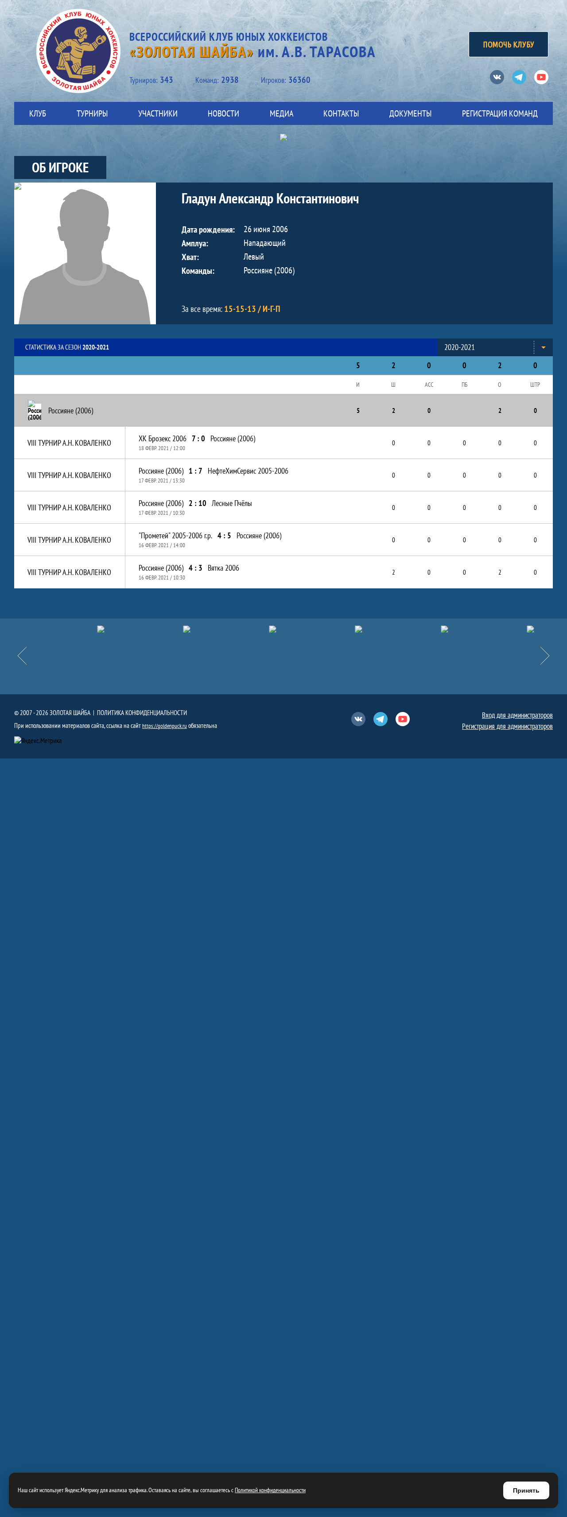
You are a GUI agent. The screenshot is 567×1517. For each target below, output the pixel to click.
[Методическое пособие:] (168, 629)
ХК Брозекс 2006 (162, 438)
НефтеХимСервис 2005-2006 (248, 471)
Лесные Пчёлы (232, 503)
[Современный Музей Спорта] (512, 629)
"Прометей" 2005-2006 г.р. (175, 535)
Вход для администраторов (517, 715)
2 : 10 (197, 503)
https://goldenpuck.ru (164, 726)
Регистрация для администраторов (507, 726)
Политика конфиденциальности (142, 712)
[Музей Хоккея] (426, 629)
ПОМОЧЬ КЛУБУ (508, 44)
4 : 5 (224, 535)
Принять (526, 1490)
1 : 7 (195, 471)
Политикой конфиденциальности (270, 1490)
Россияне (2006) (232, 438)
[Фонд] (340, 629)
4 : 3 (195, 568)
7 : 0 (198, 438)
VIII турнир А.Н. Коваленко (69, 443)
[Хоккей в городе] (254, 629)
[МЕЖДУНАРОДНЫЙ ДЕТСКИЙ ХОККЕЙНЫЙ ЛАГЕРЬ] (82, 629)
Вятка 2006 (223, 568)
